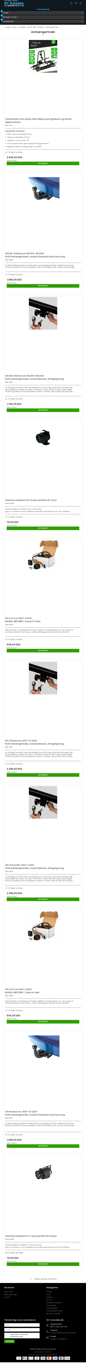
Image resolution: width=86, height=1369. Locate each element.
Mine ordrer (8, 1292)
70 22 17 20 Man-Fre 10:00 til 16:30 (63, 1333)
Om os (49, 1300)
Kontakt (49, 1297)
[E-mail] (22, 1329)
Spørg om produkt (53, 1313)
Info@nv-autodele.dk (58, 1339)
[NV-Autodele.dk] (14, 3)
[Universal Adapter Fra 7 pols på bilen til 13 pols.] (43, 1195)
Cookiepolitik (51, 1305)
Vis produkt (43, 163)
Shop (48, 1294)
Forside (49, 1292)
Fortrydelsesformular (54, 1311)
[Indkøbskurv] (76, 3)
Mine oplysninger (10, 1294)
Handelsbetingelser (53, 1302)
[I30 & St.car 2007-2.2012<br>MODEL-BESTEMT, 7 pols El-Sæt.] (43, 948)
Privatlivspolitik (52, 1308)
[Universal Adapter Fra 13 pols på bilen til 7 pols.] (43, 459)
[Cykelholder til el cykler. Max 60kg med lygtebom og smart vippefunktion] (43, 77)
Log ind (7, 1297)
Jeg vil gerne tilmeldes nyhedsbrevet (19, 1335)
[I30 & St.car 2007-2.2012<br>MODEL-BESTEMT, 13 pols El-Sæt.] (43, 577)
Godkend (9, 1341)
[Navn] (22, 1325)
